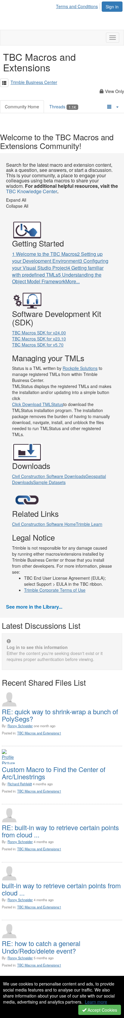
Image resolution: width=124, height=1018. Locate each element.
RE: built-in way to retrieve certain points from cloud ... (60, 831)
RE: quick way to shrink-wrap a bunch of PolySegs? (60, 715)
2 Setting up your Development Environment (57, 257)
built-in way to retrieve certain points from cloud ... (61, 889)
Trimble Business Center (34, 82)
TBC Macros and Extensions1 (39, 733)
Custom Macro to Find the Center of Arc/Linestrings (53, 773)
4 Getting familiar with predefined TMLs (58, 271)
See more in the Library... (34, 606)
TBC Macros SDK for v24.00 (39, 333)
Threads (62, 107)
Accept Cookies (101, 1010)
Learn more (96, 1002)
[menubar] (78, 5)
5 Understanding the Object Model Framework (56, 278)
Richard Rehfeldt (20, 783)
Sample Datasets (49, 482)
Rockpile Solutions (80, 368)
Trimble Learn (89, 524)
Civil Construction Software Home (44, 524)
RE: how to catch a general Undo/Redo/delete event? (41, 947)
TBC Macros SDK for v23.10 (39, 339)
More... (72, 281)
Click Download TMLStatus (37, 404)
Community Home (22, 107)
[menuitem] (78, 5)
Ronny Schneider (20, 725)
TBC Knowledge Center (31, 191)
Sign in (112, 7)
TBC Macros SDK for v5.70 (38, 345)
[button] (4, 83)
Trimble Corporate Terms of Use (54, 590)
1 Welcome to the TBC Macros (44, 253)
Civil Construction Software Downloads (48, 476)
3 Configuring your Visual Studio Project (60, 264)
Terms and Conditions (77, 6)
